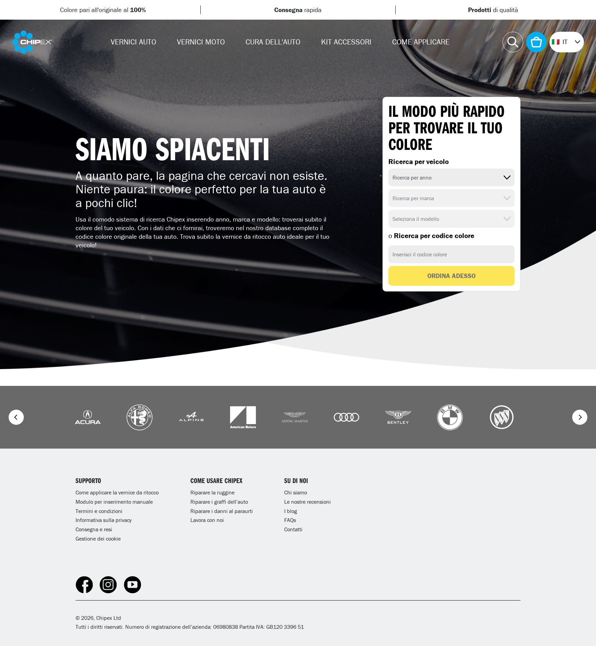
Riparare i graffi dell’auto (219, 501)
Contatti (293, 529)
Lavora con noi (207, 519)
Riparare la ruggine (212, 492)
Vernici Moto (201, 42)
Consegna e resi (94, 529)
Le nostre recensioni (307, 501)
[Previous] (16, 417)
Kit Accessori (346, 42)
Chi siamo (295, 492)
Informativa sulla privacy (104, 519)
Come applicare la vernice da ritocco (117, 492)
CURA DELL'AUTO (273, 42)
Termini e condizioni (99, 510)
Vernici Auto (133, 42)
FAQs (290, 519)
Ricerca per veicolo (418, 161)
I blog (290, 510)
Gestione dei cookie (98, 538)
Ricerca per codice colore (431, 235)
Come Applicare (420, 42)
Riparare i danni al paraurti (221, 510)
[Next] (579, 417)
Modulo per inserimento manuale (114, 501)
